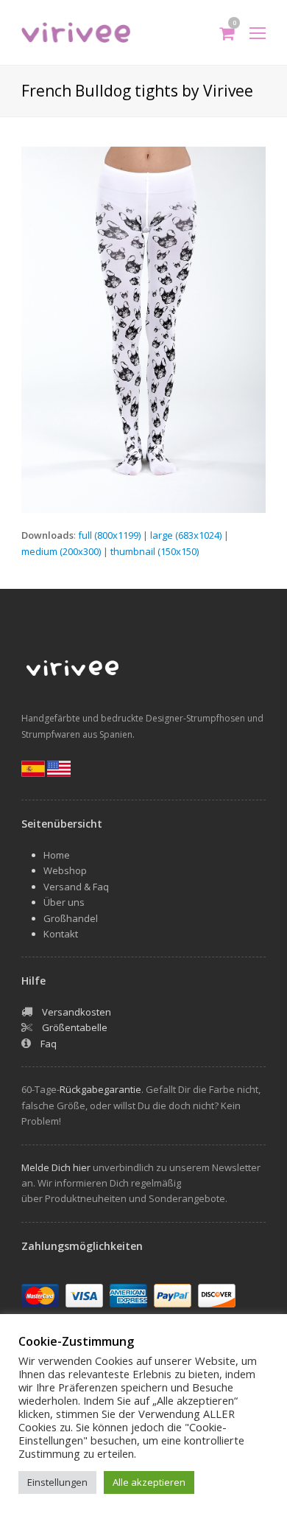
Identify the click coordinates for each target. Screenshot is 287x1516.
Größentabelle (74, 1027)
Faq (48, 1043)
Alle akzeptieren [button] (149, 1482)
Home (56, 855)
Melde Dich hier (56, 1167)
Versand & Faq (76, 886)
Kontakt (60, 933)
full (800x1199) (109, 535)
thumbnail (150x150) (154, 551)
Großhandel (70, 918)
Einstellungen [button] (57, 1482)
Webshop (65, 870)
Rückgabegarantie (100, 1089)
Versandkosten (76, 1012)
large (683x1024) (186, 535)
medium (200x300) (61, 551)
